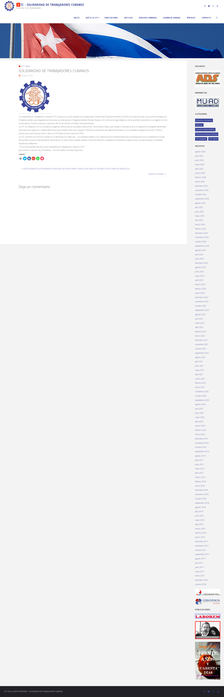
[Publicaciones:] (207, 616)
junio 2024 (199, 258)
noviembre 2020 (201, 391)
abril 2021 (199, 374)
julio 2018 (199, 511)
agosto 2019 (200, 455)
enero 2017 (200, 575)
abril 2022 (199, 327)
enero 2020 (200, 434)
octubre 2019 (200, 447)
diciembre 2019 (201, 438)
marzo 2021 (200, 378)
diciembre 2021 (201, 340)
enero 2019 (200, 486)
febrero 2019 (200, 481)
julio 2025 (199, 207)
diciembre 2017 (201, 541)
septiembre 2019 (202, 451)
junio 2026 (199, 160)
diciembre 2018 (201, 490)
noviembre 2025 (201, 190)
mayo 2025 (199, 216)
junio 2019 (199, 464)
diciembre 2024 (201, 233)
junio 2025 (199, 211)
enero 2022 (200, 336)
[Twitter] (209, 6)
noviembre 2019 (201, 443)
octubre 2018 (200, 498)
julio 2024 (199, 254)
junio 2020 (199, 413)
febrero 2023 (200, 288)
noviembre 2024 (201, 237)
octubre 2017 (200, 550)
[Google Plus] (213, 6)
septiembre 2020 (202, 400)
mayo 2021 (199, 370)
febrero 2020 (200, 430)
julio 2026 (199, 156)
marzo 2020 (200, 425)
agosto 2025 (200, 203)
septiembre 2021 (202, 353)
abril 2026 (199, 169)
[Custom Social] (217, 6)
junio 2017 (199, 567)
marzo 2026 (200, 173)
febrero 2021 (200, 383)
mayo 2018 (199, 520)
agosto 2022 (200, 314)
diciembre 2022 (201, 297)
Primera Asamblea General (206, 134)
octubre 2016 (200, 584)
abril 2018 (199, 524)
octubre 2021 (200, 348)
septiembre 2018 (202, 503)
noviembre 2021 (201, 344)
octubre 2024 (200, 241)
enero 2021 (200, 387)
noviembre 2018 (201, 494)
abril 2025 (199, 220)
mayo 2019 (199, 468)
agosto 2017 (200, 558)
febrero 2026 (200, 177)
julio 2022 (199, 318)
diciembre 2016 (201, 580)
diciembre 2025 (201, 186)
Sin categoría (201, 139)
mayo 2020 (199, 417)
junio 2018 (199, 515)
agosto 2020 (200, 404)
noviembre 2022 (201, 301)
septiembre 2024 (202, 246)
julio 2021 (199, 361)
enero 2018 (200, 537)
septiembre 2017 (202, 554)
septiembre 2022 (202, 310)
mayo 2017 (199, 571)
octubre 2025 (200, 194)
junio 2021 (199, 366)
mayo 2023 (199, 276)
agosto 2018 (200, 507)
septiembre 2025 (202, 198)
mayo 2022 (199, 323)
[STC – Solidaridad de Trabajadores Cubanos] (9, 6)
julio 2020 (199, 408)
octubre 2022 (200, 306)
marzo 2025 (200, 224)
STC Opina (25, 66)
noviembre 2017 (201, 545)
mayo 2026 (199, 164)
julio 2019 (199, 460)
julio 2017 (199, 563)
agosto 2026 (200, 151)
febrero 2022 (200, 331)
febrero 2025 (200, 228)
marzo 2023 (200, 284)
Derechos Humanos (204, 120)
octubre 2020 (200, 396)
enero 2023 (200, 293)
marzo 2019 (200, 477)
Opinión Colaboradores (205, 129)
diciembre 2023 (201, 263)
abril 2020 (199, 421)
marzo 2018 (200, 528)
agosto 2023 (200, 267)
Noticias (199, 125)
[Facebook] (205, 6)
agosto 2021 (200, 357)
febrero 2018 (200, 533)
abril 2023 (199, 280)
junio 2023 (199, 271)
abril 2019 (199, 473)
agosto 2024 (200, 250)
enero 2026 (200, 181)
